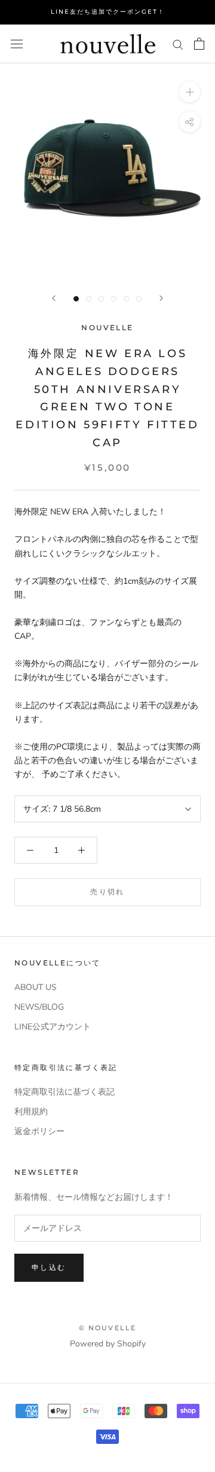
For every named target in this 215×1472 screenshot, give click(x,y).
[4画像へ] (113, 298)
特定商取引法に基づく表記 (64, 1092)
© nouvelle (108, 1328)
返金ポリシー (39, 1131)
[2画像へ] (88, 298)
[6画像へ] (139, 298)
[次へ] (161, 298)
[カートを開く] (199, 44)
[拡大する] (189, 91)
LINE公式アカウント (52, 1026)
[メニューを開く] (17, 43)
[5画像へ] (126, 298)
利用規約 (31, 1111)
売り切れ (107, 891)
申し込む (49, 1267)
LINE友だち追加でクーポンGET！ (108, 12)
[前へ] (54, 298)
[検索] (178, 44)
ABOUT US (35, 987)
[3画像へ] (101, 298)
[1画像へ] (76, 298)
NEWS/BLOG (39, 1007)
